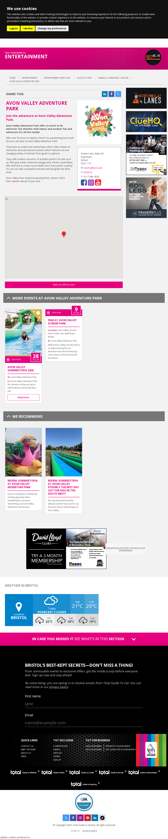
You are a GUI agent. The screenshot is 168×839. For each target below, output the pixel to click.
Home (12, 77)
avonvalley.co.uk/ (93, 167)
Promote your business (118, 746)
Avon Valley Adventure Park (24, 81)
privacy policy (90, 830)
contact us (27, 746)
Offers (56, 756)
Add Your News (94, 746)
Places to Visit (84, 77)
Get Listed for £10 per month (121, 749)
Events (56, 749)
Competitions (60, 746)
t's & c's (75, 830)
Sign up (57, 759)
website (15, 181)
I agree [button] (13, 28)
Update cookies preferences (15, 837)
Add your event (94, 749)
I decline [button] (28, 28)
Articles (57, 753)
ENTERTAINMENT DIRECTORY (57, 77)
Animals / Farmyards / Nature (113, 77)
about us (26, 753)
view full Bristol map (64, 284)
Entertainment (29, 77)
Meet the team (28, 749)
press (23, 756)
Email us (87, 172)
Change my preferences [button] (52, 28)
